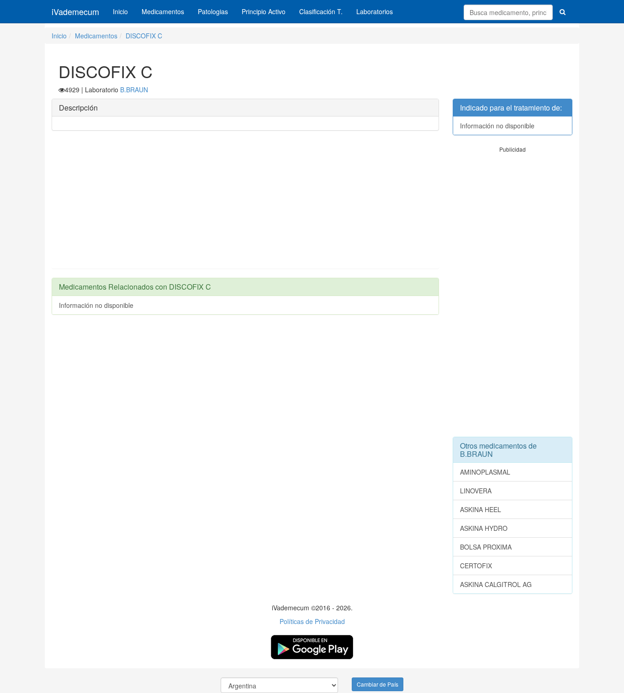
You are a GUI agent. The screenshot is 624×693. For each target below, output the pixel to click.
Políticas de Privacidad (312, 621)
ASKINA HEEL (480, 509)
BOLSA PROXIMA (486, 546)
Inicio (120, 11)
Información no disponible (96, 305)
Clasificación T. (321, 11)
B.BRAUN (134, 89)
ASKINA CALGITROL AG (496, 584)
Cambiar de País (377, 684)
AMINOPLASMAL (485, 471)
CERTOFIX (476, 565)
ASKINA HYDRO (484, 528)
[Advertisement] (245, 204)
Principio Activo (264, 11)
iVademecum (75, 11)
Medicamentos (163, 11)
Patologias (213, 11)
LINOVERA (476, 490)
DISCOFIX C (144, 35)
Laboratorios (374, 11)
